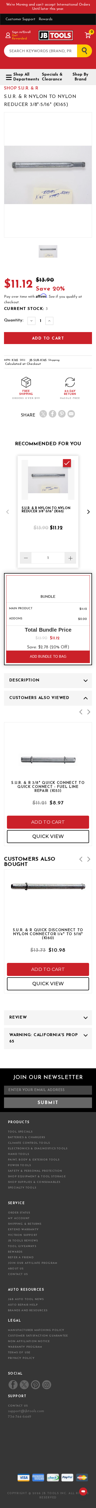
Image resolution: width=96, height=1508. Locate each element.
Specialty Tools (22, 1187)
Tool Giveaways (22, 1246)
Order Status (19, 1212)
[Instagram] (46, 1384)
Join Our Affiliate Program (32, 1263)
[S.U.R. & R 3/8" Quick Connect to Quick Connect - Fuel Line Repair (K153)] (48, 772)
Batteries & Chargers (26, 1137)
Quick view (48, 836)
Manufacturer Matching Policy (36, 1330)
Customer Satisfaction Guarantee (38, 1335)
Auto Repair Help (23, 1304)
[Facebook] (52, 414)
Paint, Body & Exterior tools (34, 1159)
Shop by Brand (80, 77)
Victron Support (22, 1235)
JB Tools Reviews (23, 1240)
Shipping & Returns (25, 1224)
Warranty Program (25, 1347)
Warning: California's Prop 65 (43, 1038)
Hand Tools (18, 1154)
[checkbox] (67, 463)
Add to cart (48, 822)
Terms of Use (19, 1352)
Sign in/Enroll (21, 32)
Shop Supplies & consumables (34, 1182)
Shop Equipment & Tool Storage (37, 1176)
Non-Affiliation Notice (29, 1341)
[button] (7, 511)
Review (18, 1018)
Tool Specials (20, 1131)
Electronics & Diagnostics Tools (37, 1148)
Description (24, 681)
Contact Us (18, 1274)
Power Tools (19, 1165)
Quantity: (13, 320)
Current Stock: (26, 309)
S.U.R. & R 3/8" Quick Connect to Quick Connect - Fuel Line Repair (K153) (48, 786)
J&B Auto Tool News (26, 1299)
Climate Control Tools (29, 1143)
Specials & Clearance (52, 77)
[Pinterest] (62, 414)
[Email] (71, 414)
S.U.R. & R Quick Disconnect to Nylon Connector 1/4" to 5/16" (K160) (48, 933)
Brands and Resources (27, 1310)
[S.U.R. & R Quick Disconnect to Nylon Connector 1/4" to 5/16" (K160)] (48, 901)
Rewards (46, 19)
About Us (16, 1268)
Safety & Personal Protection (35, 1171)
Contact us (18, 1405)
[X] (43, 414)
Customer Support (20, 19)
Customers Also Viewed (39, 698)
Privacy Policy (21, 1358)
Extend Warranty (23, 1229)
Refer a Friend (21, 1257)
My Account (19, 1218)
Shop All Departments (24, 77)
